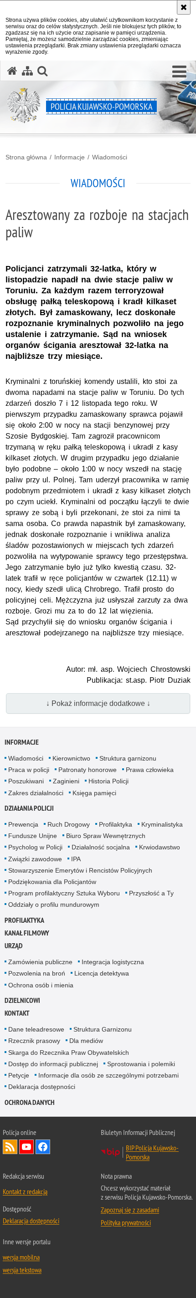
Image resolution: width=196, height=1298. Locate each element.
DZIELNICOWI (22, 1000)
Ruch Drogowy (68, 824)
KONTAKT (17, 1013)
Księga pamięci (94, 793)
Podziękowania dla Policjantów (52, 881)
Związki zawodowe (35, 859)
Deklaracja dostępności (41, 1086)
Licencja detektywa (101, 973)
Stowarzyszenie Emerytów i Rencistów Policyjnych (80, 870)
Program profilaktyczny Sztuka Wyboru (64, 893)
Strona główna (26, 157)
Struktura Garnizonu (102, 1029)
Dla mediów (86, 1040)
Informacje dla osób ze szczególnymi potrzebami (108, 1075)
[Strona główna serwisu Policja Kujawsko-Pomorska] (12, 71)
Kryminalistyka (162, 824)
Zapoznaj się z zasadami (130, 1209)
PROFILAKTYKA (24, 920)
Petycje (18, 1075)
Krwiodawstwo (159, 847)
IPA (76, 859)
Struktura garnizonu (127, 758)
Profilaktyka (115, 824)
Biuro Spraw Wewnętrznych (105, 835)
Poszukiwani (26, 781)
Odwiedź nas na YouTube (26, 1147)
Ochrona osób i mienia (40, 985)
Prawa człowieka (150, 769)
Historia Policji (108, 781)
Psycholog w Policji (35, 847)
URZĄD (14, 946)
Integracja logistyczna (113, 962)
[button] (179, 72)
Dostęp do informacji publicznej (53, 1064)
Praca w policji (28, 769)
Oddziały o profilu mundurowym (53, 904)
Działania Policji (29, 808)
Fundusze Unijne (32, 835)
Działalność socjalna (101, 847)
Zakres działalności (35, 793)
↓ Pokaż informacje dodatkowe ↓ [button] (98, 703)
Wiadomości (109, 157)
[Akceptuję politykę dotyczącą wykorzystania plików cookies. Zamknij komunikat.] (184, 7)
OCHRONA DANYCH (30, 1102)
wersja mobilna (21, 1257)
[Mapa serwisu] (27, 71)
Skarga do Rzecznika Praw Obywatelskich (68, 1052)
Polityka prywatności (126, 1222)
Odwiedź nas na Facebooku (43, 1147)
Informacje (69, 157)
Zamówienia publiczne (40, 962)
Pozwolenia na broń (36, 973)
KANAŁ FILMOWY (27, 933)
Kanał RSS (10, 1147)
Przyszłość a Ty (151, 893)
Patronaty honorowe (87, 769)
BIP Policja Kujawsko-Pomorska (152, 1152)
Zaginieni (66, 781)
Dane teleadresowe (36, 1029)
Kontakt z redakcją (25, 1191)
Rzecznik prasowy (34, 1040)
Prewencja (23, 824)
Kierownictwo (71, 758)
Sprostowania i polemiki (141, 1064)
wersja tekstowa (22, 1269)
